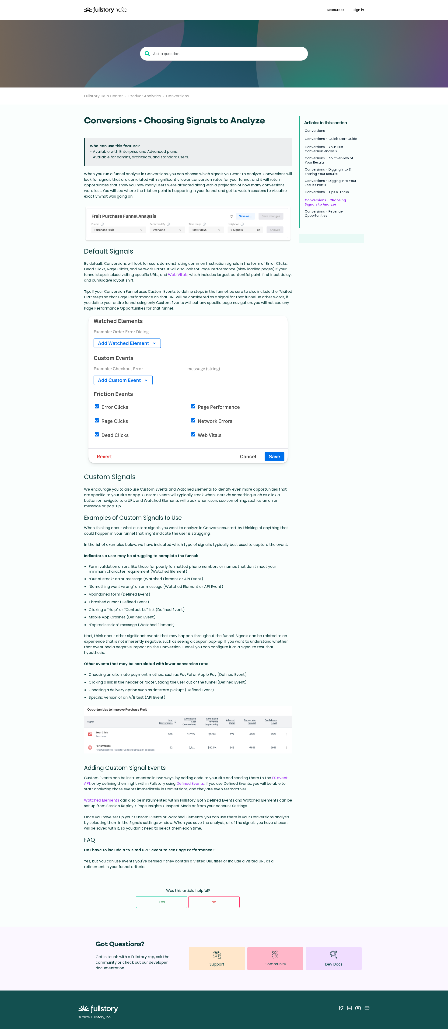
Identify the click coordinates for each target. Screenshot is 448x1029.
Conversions (177, 96)
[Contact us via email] (367, 1008)
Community (275, 964)
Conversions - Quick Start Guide (331, 139)
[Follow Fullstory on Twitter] (341, 1008)
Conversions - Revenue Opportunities (324, 213)
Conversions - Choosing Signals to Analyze (325, 202)
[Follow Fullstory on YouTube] (358, 1008)
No (213, 902)
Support (217, 964)
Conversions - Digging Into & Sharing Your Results (328, 171)
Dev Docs (334, 964)
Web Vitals (178, 274)
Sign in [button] (359, 9)
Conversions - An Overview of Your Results (329, 160)
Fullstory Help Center (103, 96)
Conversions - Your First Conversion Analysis (324, 149)
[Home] (105, 10)
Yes (162, 902)
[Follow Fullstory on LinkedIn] (349, 1008)
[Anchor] (137, 251)
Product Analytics (144, 96)
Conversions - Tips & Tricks (327, 192)
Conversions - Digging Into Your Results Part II (330, 183)
